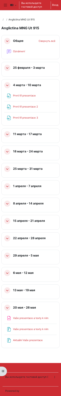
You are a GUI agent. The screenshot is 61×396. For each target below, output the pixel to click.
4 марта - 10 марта (27, 85)
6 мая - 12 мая (23, 273)
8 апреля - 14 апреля (28, 203)
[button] (13, 5)
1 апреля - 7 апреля (27, 186)
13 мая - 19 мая (24, 290)
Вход (55, 4)
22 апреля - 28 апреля (29, 238)
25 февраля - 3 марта (29, 67)
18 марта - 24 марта (28, 151)
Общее (18, 41)
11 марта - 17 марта (27, 134)
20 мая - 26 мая (24, 307)
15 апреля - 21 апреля (29, 220)
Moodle (24, 390)
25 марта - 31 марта (28, 168)
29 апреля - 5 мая (26, 255)
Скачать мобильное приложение (25, 381)
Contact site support (22, 367)
